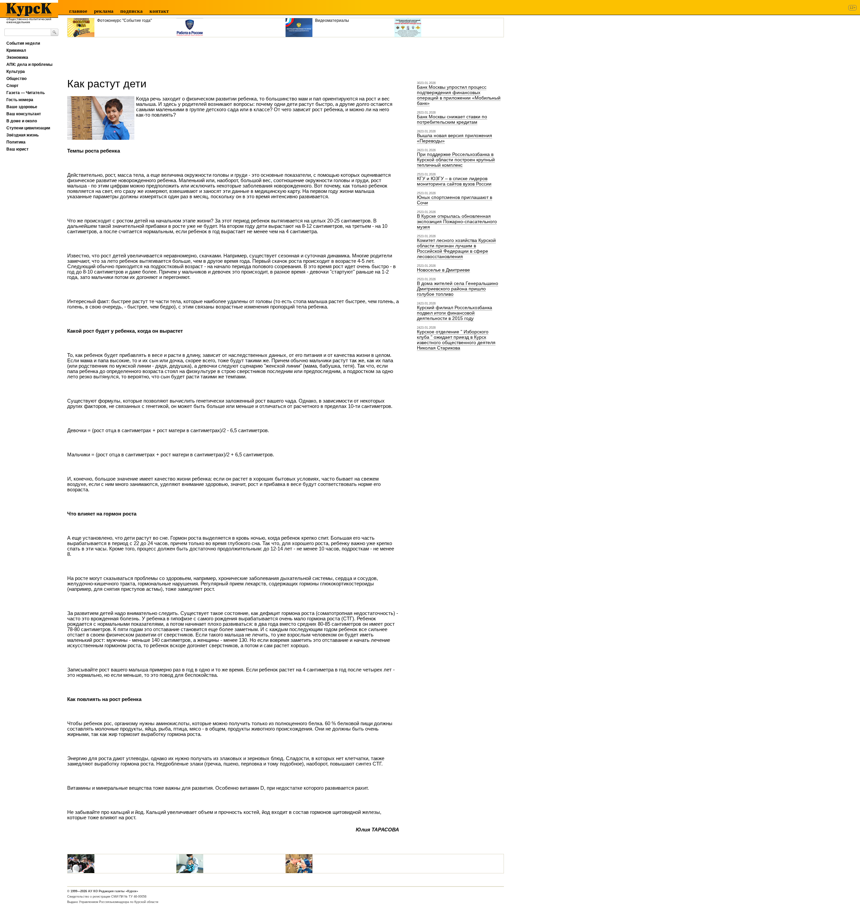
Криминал (16, 50)
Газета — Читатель (25, 92)
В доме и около (21, 121)
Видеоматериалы (332, 20)
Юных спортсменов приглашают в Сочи (454, 200)
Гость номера (19, 99)
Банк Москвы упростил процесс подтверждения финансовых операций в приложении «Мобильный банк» (459, 95)
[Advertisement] (189, 55)
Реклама (104, 11)
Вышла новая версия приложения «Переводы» (454, 138)
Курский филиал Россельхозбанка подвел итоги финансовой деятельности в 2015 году (454, 313)
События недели (23, 43)
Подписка (131, 11)
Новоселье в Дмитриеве (443, 270)
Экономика (17, 57)
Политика (16, 142)
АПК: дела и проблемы (29, 64)
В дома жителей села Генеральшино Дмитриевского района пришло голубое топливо (457, 289)
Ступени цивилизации (28, 128)
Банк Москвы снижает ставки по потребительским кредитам (452, 119)
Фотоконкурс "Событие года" (124, 20)
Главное (78, 11)
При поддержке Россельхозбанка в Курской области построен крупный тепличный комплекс (456, 160)
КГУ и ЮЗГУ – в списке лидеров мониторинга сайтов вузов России (454, 181)
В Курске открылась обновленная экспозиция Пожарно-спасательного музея (457, 221)
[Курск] (26, 10)
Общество (16, 78)
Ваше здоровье (21, 107)
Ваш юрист (17, 149)
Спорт (12, 85)
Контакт (159, 11)
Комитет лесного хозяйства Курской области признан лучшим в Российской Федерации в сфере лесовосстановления (456, 248)
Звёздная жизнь (22, 135)
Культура (15, 71)
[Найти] (54, 32)
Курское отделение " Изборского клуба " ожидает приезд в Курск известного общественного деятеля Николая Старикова (456, 339)
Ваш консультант (23, 114)
